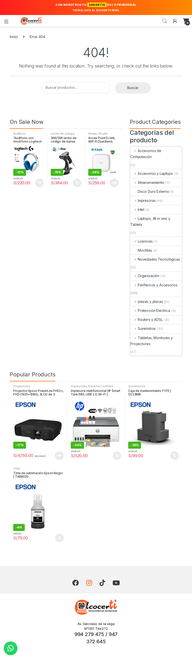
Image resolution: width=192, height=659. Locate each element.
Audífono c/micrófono (21, 135)
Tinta (16, 468)
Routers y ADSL (150, 319)
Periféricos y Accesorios (157, 285)
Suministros (147, 328)
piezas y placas (150, 301)
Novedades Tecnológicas (159, 259)
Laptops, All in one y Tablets (150, 221)
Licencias (145, 241)
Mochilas (145, 250)
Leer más (114, 183)
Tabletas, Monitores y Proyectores (151, 341)
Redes (92, 133)
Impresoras (147, 200)
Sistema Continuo (100, 386)
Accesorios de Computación (145, 154)
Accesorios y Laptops (155, 173)
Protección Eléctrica (154, 310)
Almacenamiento (151, 182)
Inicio (14, 37)
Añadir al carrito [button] (39, 183)
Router (103, 133)
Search (164, 21)
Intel (141, 209)
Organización (148, 276)
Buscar (132, 88)
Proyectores (21, 386)
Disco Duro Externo (153, 191)
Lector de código (62, 133)
